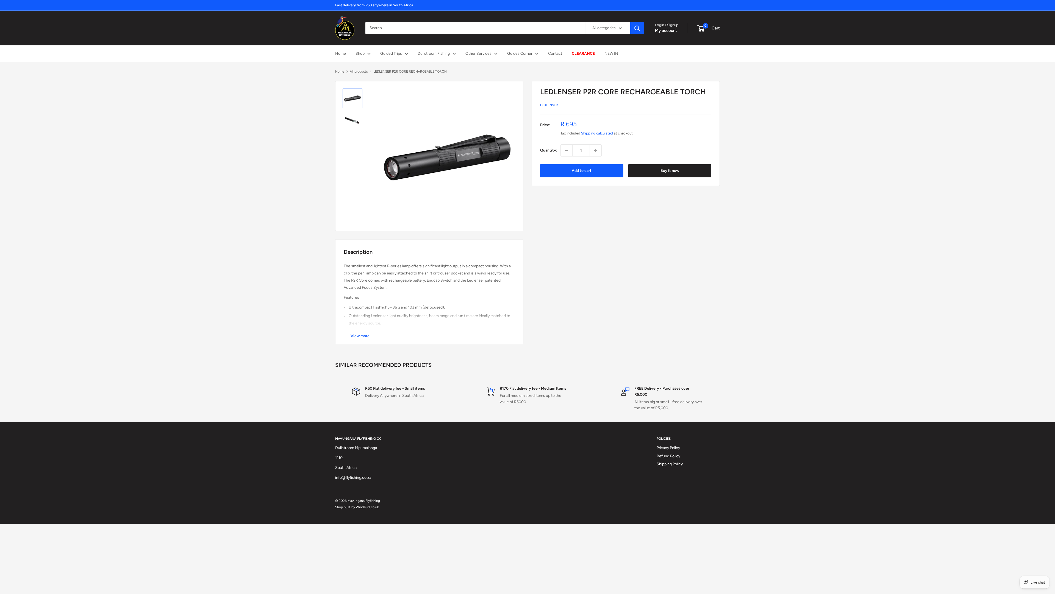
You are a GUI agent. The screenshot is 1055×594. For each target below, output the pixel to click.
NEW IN (611, 53)
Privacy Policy (668, 448)
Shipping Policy (670, 464)
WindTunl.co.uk (367, 507)
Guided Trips (391, 53)
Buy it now (669, 170)
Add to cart (582, 170)
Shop (360, 53)
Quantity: (548, 150)
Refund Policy (668, 456)
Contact (555, 53)
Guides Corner (519, 53)
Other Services (478, 53)
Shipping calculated (597, 133)
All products (359, 71)
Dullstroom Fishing (434, 53)
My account (666, 30)
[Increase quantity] (595, 150)
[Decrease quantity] (566, 150)
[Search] (637, 28)
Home (340, 53)
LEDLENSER (549, 105)
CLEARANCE (583, 53)
